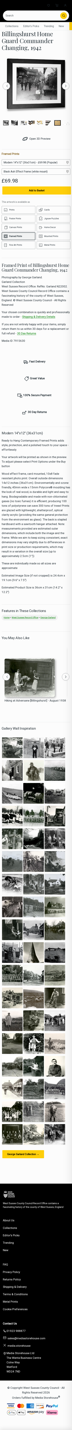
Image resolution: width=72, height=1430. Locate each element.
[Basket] (57, 5)
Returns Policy (12, 1279)
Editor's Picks (31, 26)
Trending (49, 26)
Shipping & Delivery (15, 1286)
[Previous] (6, 86)
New (61, 26)
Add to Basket (37, 190)
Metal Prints (10, 1301)
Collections (11, 26)
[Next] (65, 86)
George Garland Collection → (23, 1154)
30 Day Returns (26, 333)
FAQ (5, 1264)
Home (7, 617)
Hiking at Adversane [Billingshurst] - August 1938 (35, 700)
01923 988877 (16, 1331)
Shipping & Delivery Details (38, 316)
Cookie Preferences (15, 1309)
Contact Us (10, 1323)
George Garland (48, 617)
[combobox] (32, 15)
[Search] (63, 15)
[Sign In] (65, 5)
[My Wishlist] (48, 5)
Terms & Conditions (15, 1294)
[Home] (16, 5)
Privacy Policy (11, 1272)
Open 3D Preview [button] (40, 138)
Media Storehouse (46, 1397)
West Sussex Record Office (25, 617)
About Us (8, 1220)
